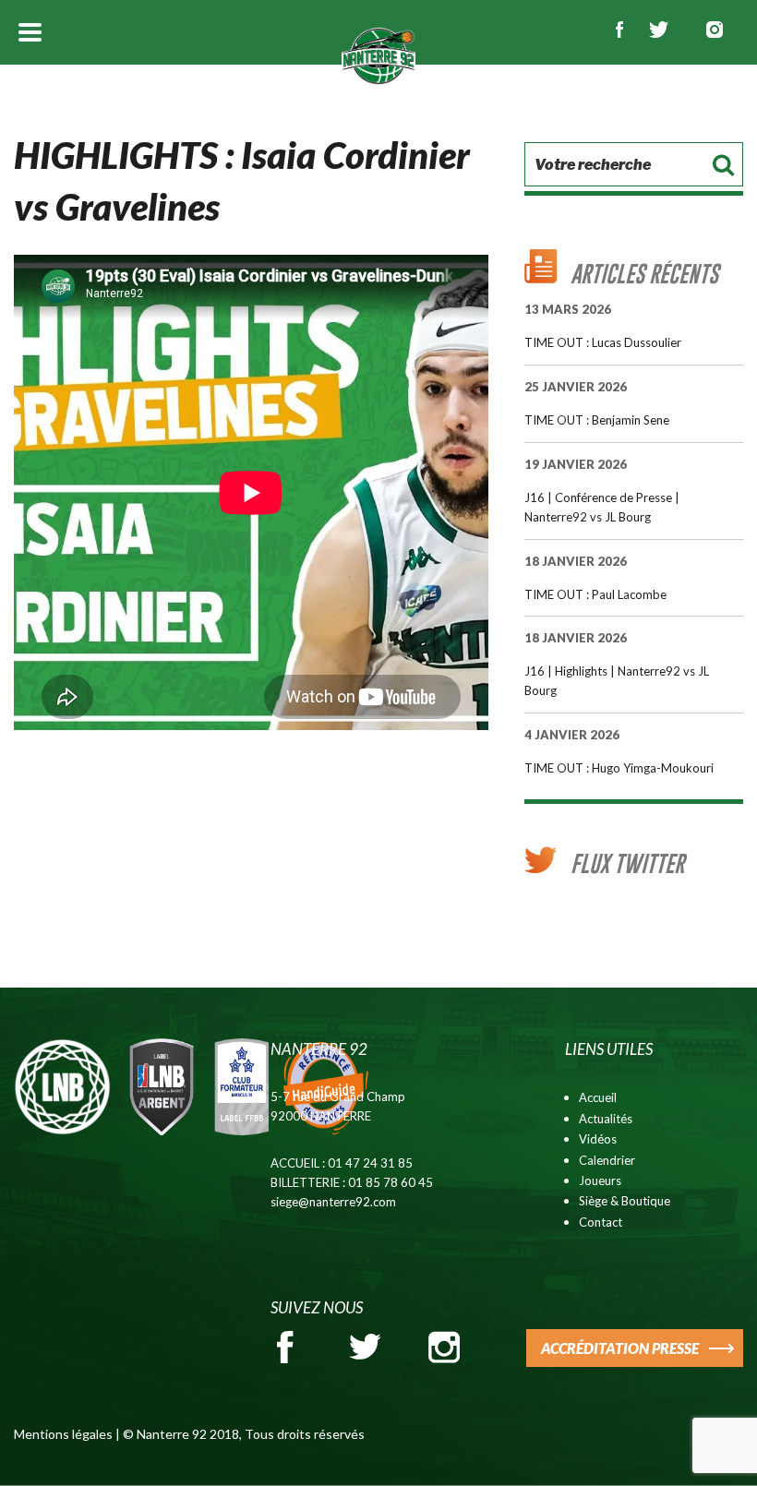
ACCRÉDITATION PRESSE (620, 1348)
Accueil (598, 1097)
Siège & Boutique (624, 1200)
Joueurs (600, 1180)
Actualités (605, 1118)
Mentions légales (63, 1434)
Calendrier (607, 1160)
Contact (600, 1222)
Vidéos (598, 1139)
